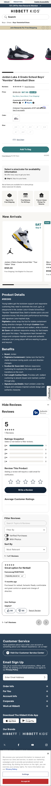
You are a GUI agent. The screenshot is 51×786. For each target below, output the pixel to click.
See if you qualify (19, 110)
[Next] (47, 27)
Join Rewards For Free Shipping (23, 28)
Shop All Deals (23, 6)
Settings (25, 774)
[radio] (16, 118)
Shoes (9, 22)
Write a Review (25, 490)
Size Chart (20, 140)
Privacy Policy (12, 670)
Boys (3, 22)
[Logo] (25, 11)
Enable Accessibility (41, 2)
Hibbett (7, 2)
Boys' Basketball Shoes (21, 22)
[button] (48, 393)
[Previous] (43, 27)
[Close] (48, 753)
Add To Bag (25, 149)
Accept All (25, 781)
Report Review (35, 611)
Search (12, 17)
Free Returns (6, 156)
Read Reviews (30, 87)
